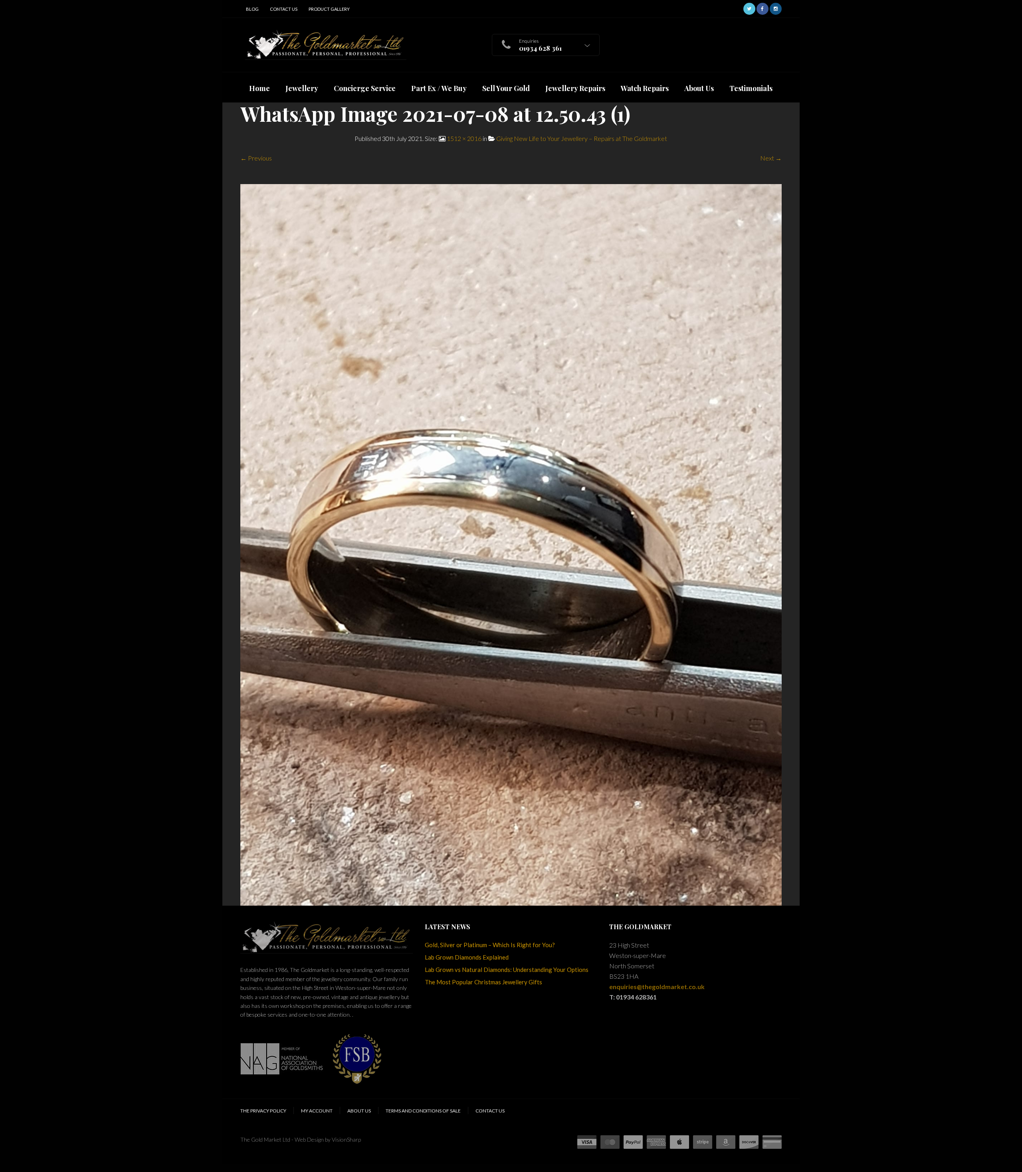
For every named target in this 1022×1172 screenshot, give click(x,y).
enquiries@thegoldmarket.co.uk (657, 986)
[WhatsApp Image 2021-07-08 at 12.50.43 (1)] (511, 543)
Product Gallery (329, 9)
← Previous (256, 158)
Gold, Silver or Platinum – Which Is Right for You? (490, 944)
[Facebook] (762, 8)
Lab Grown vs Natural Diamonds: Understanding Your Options (506, 969)
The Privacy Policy (263, 1111)
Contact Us (283, 9)
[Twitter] (749, 8)
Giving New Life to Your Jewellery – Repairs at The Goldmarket (581, 138)
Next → (771, 158)
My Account (317, 1111)
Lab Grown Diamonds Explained (467, 957)
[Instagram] (776, 8)
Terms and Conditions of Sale (423, 1111)
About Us (359, 1111)
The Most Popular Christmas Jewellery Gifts (483, 982)
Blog (252, 9)
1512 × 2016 (464, 138)
